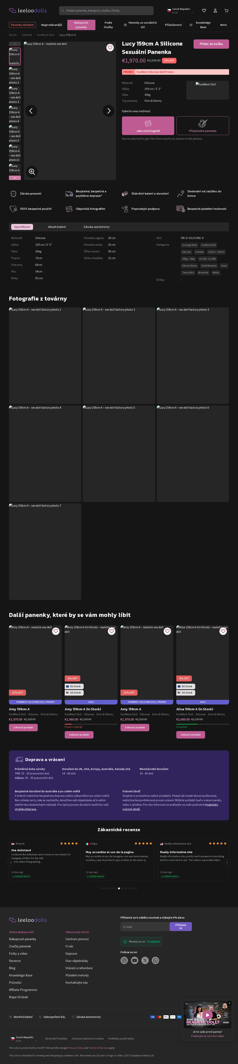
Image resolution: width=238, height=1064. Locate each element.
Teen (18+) (188, 273)
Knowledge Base (20, 975)
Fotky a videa (18, 953)
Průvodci (15, 982)
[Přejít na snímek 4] (112, 888)
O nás (69, 946)
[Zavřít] (229, 1003)
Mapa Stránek (18, 997)
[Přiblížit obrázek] (32, 172)
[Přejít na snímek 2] (106, 888)
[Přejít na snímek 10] (132, 888)
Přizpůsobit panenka (202, 131)
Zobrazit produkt (23, 727)
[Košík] (226, 10)
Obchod (27, 35)
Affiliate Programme (23, 990)
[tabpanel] (120, 259)
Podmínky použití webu (121, 1039)
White (216, 273)
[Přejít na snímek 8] (126, 888)
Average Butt (189, 245)
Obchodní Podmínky (56, 1039)
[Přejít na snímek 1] (102, 888)
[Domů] (28, 10)
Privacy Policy (76, 1048)
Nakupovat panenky (81, 25)
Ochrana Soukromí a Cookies (88, 1039)
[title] (207, 1015)
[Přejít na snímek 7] (122, 888)
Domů (13, 35)
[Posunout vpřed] (227, 862)
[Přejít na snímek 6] (119, 888)
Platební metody (77, 975)
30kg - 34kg (188, 259)
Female (199, 252)
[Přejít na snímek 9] (129, 888)
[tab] (22, 227)
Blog (12, 968)
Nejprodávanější (51, 25)
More (223, 25)
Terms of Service (98, 1048)
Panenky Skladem (22, 25)
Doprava (71, 953)
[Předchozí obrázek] (31, 111)
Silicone (186, 252)
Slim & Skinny (189, 266)
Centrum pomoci (77, 939)
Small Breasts (209, 266)
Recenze (15, 961)
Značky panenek (20, 946)
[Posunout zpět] (10, 862)
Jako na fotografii (148, 131)
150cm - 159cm (216, 252)
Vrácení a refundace (79, 968)
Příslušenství (173, 25)
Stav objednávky (76, 961)
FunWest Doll (45, 35)
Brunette (203, 273)
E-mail (127, 927)
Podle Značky (108, 25)
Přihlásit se (180, 926)
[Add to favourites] (110, 47)
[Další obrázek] (109, 111)
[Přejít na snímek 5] (116, 888)
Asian (224, 266)
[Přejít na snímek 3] (109, 888)
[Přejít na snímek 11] (136, 888)
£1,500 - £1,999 (207, 259)
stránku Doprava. (26, 809)
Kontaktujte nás (76, 982)
